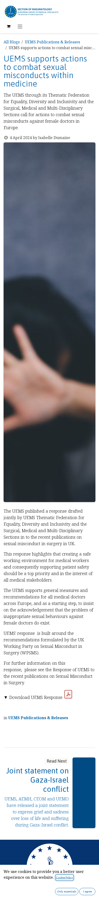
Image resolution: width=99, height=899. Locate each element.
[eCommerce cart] (8, 26)
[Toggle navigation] (20, 26)
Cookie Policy (64, 877)
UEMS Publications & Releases (52, 42)
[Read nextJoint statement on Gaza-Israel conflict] (84, 793)
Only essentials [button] (66, 891)
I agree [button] (87, 891)
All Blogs (12, 42)
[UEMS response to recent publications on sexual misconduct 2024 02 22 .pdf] (68, 694)
